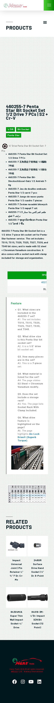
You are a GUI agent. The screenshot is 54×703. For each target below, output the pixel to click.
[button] (45, 22)
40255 (45, 282)
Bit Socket (23, 129)
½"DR (10, 129)
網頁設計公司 (17, 672)
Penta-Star (14, 135)
